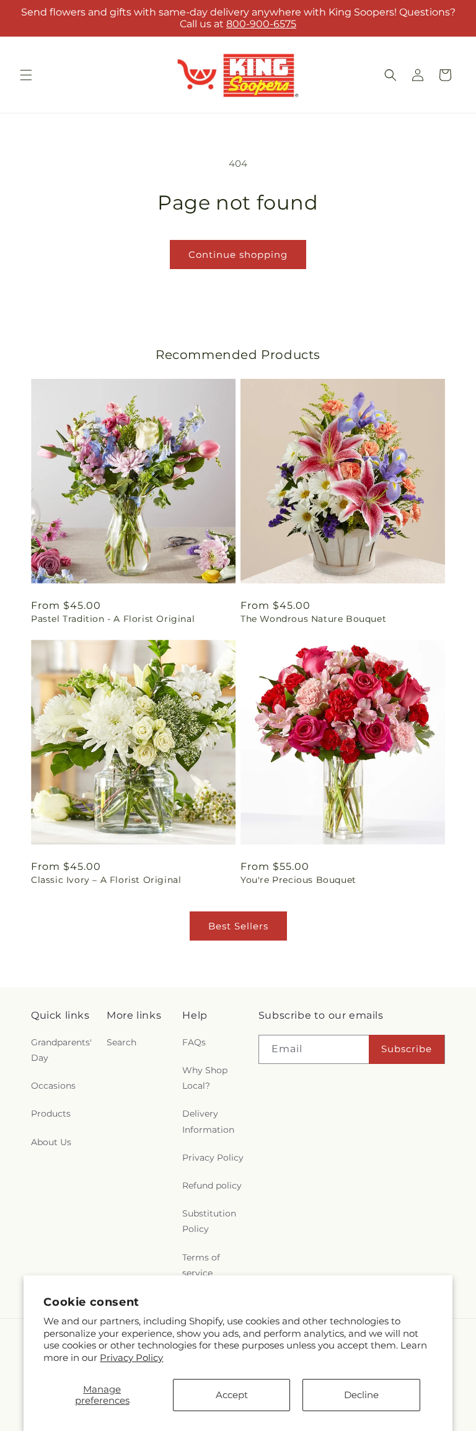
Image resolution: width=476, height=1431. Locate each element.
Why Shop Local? (204, 1078)
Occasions (53, 1085)
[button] (26, 75)
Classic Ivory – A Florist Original (106, 879)
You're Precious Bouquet (298, 879)
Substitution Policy (209, 1221)
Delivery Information (208, 1121)
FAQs (194, 1042)
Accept (232, 1395)
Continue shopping (238, 254)
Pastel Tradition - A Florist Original (113, 618)
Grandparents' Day (61, 1050)
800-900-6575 (261, 24)
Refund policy (212, 1185)
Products (51, 1113)
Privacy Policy (131, 1357)
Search (121, 1042)
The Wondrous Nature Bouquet (313, 618)
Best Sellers (238, 926)
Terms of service (201, 1265)
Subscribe (406, 1049)
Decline (361, 1395)
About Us (51, 1142)
